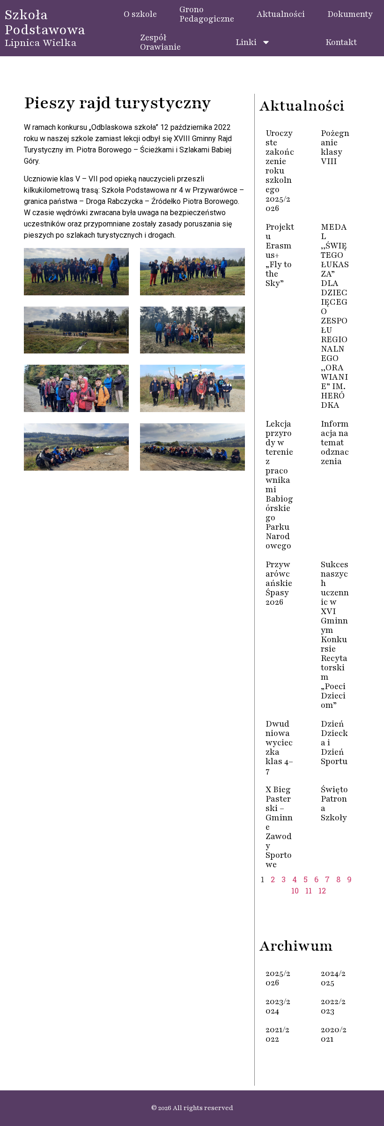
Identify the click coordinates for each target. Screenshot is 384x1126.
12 (322, 890)
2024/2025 (333, 978)
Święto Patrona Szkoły (334, 803)
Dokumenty (350, 14)
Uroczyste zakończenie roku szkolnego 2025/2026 (280, 171)
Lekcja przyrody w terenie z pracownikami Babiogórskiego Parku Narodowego (279, 484)
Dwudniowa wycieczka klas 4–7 (279, 747)
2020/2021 (334, 1034)
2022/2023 (333, 1006)
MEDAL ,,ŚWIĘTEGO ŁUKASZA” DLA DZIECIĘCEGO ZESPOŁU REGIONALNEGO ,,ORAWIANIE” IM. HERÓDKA (335, 316)
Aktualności (281, 14)
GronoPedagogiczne (206, 14)
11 (308, 890)
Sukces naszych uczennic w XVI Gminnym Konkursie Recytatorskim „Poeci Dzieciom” (335, 635)
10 (295, 890)
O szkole (140, 14)
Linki (246, 42)
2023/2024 (278, 1006)
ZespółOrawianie (160, 42)
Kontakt (341, 42)
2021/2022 (277, 1034)
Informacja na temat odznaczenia (335, 442)
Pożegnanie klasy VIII (335, 147)
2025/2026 (278, 978)
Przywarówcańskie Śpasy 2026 (279, 583)
